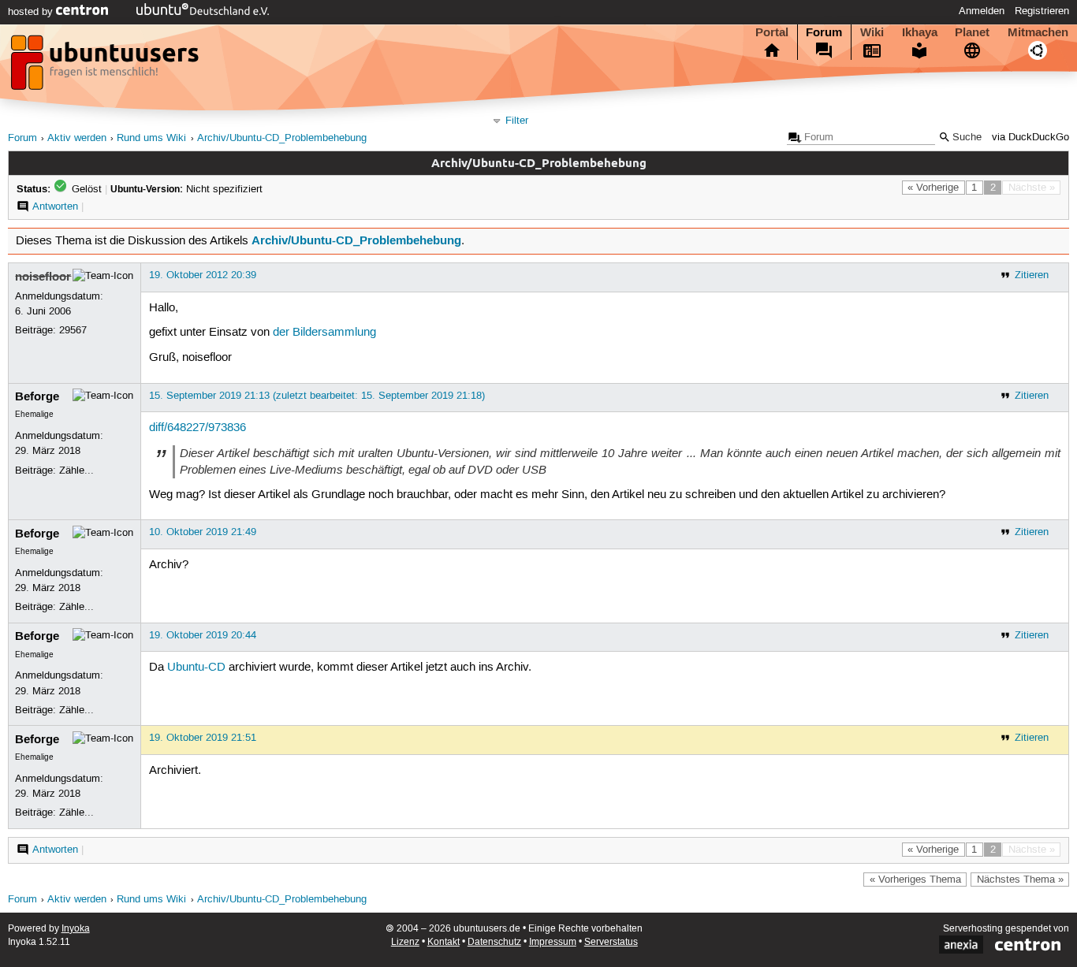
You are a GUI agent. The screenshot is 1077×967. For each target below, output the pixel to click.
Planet (972, 32)
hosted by (32, 12)
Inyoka (75, 929)
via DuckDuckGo (1030, 137)
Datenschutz (494, 942)
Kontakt (443, 942)
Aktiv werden (76, 138)
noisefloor (43, 277)
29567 (73, 330)
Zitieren (1032, 275)
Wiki (872, 32)
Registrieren (1042, 11)
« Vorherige (933, 187)
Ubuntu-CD (196, 667)
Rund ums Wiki (151, 138)
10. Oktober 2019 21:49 (202, 532)
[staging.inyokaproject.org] (106, 67)
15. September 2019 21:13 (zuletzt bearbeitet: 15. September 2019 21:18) (317, 395)
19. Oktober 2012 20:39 (202, 275)
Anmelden (981, 11)
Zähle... (76, 470)
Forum (824, 32)
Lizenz (405, 942)
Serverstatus (611, 942)
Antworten (55, 206)
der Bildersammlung (324, 332)
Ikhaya (919, 32)
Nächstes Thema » (1020, 879)
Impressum (552, 942)
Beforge (37, 396)
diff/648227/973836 (197, 428)
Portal (771, 32)
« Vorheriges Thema (915, 879)
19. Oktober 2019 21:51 (202, 737)
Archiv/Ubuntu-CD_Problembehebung (282, 138)
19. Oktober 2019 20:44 (202, 635)
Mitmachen (1038, 32)
